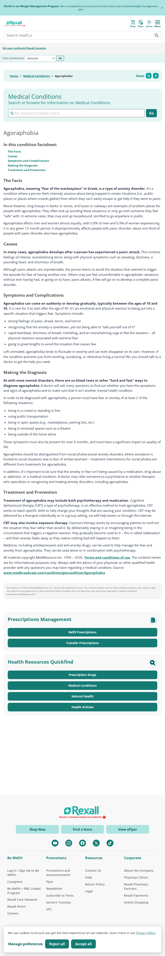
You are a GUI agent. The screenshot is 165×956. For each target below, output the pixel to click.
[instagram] (68, 843)
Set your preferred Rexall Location (24, 48)
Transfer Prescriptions (82, 643)
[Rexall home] (14, 23)
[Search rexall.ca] (156, 35)
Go (60, 58)
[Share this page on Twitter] (148, 76)
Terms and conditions (64, 587)
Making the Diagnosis (23, 165)
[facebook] (82, 843)
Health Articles (82, 707)
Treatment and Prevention (27, 170)
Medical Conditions (36, 76)
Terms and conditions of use (107, 557)
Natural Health (82, 696)
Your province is (13, 58)
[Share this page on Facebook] (156, 76)
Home (14, 76)
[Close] (162, 7)
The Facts (14, 151)
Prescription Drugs (82, 675)
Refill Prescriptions (82, 632)
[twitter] (96, 843)
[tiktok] (110, 843)
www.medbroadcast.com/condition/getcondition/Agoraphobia (54, 573)
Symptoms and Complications (28, 161)
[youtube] (55, 843)
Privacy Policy (145, 933)
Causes (12, 156)
